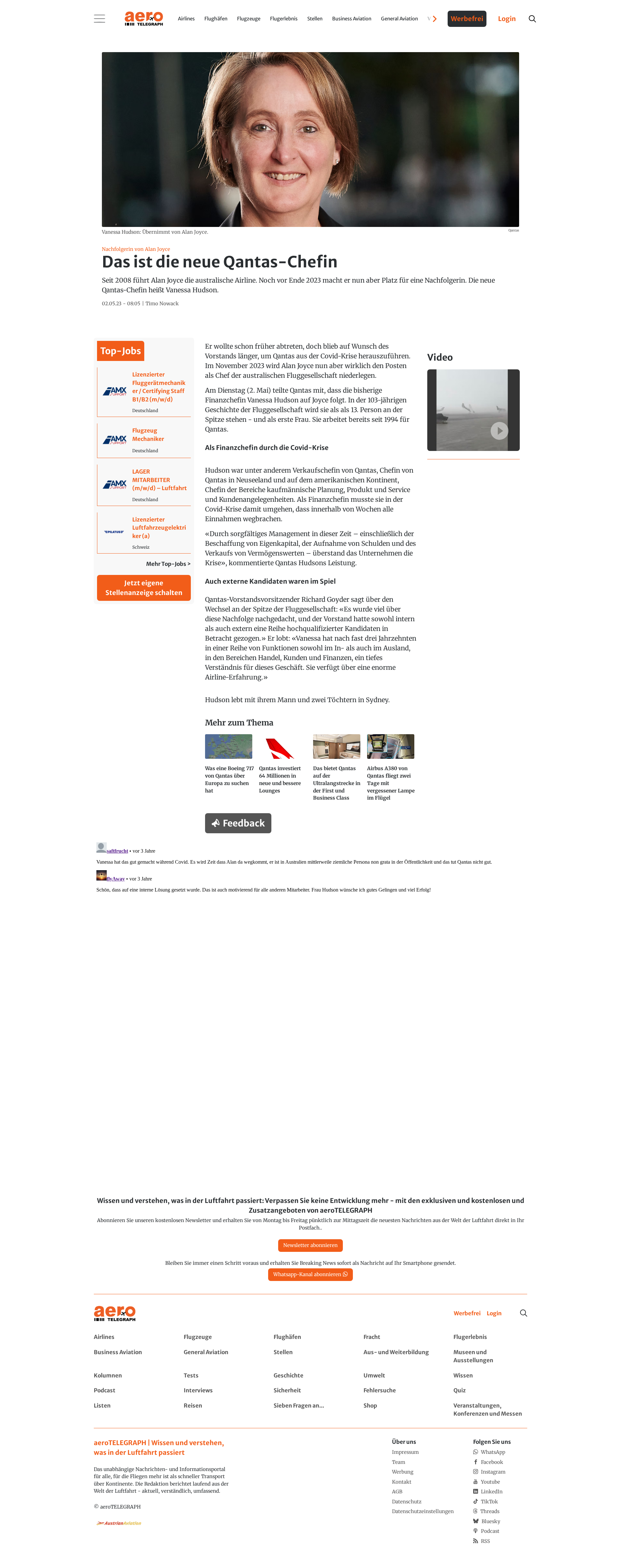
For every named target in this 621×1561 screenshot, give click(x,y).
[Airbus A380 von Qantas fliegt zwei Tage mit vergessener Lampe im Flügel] (391, 770)
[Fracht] (400, 1337)
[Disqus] (310, 921)
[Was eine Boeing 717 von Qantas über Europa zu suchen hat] (229, 770)
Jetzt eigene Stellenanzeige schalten (143, 588)
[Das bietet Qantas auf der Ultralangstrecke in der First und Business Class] (337, 770)
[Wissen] (490, 1376)
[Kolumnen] (131, 1376)
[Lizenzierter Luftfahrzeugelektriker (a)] (144, 533)
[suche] (532, 19)
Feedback (244, 823)
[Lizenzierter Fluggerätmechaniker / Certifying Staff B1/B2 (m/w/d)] (144, 392)
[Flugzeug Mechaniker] (144, 440)
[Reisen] (220, 1410)
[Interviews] (220, 1391)
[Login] (494, 1313)
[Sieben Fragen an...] (310, 1410)
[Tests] (220, 1376)
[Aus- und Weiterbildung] (400, 1356)
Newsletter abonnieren (310, 1245)
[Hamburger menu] (99, 19)
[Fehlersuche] (400, 1391)
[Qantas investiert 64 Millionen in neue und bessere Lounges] (283, 770)
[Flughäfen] (310, 1337)
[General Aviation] (220, 1356)
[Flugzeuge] (220, 1337)
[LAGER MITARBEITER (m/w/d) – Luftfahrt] (144, 485)
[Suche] (523, 1313)
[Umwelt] (400, 1376)
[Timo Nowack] (162, 304)
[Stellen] (310, 1356)
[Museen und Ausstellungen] (490, 1356)
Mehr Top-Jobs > (168, 563)
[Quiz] (490, 1391)
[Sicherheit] (310, 1391)
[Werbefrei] (467, 1313)
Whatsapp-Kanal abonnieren (307, 1274)
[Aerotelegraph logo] (144, 18)
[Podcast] (131, 1391)
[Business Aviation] (131, 1356)
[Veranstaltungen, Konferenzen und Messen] (490, 1410)
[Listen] (131, 1410)
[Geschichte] (310, 1376)
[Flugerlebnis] (490, 1337)
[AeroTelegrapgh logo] (115, 1314)
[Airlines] (131, 1337)
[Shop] (400, 1410)
